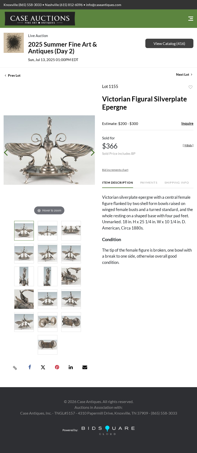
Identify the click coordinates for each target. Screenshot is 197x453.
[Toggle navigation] (190, 19)
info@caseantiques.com (103, 5)
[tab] (117, 184)
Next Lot (183, 74)
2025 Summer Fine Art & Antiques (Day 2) (62, 47)
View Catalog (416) (169, 43)
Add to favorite (190, 87)
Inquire (187, 123)
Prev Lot (13, 75)
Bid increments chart (115, 170)
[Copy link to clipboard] (15, 367)
